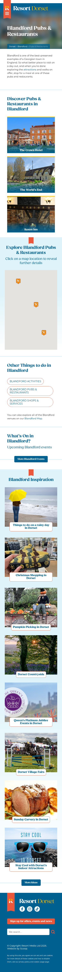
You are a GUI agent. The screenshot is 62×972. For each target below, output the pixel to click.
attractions (30, 69)
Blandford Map (33, 418)
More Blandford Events (31, 459)
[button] (36, 304)
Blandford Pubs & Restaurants (23, 391)
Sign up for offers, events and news (31, 921)
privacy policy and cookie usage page (34, 962)
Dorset (12, 46)
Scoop (23, 948)
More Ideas (31, 882)
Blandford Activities (25, 381)
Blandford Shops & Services (24, 402)
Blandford (23, 46)
